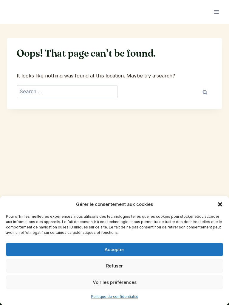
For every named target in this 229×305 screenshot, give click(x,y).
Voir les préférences (115, 282)
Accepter (114, 249)
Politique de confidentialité (114, 296)
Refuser (114, 266)
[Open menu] (216, 11)
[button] (220, 204)
